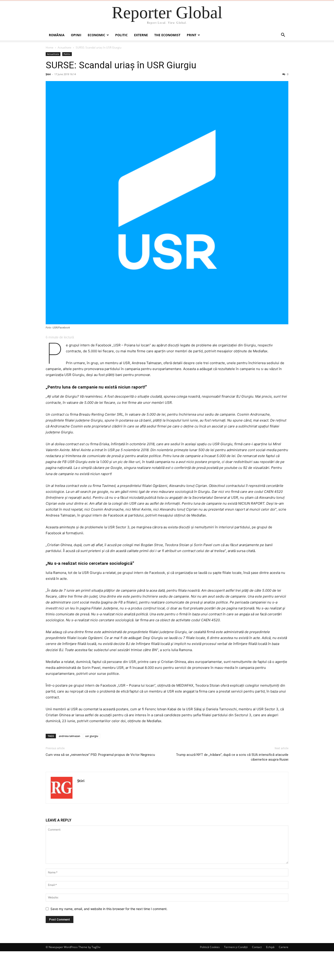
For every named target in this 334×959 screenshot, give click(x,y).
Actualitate (64, 47)
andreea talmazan (69, 736)
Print (191, 35)
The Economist (167, 35)
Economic (96, 35)
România (57, 35)
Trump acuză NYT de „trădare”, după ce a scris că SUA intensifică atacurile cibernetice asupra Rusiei (232, 757)
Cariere (283, 947)
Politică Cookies (210, 947)
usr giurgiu (91, 736)
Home (49, 47)
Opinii (76, 35)
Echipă (270, 947)
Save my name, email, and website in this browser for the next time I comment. (108, 909)
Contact (257, 947)
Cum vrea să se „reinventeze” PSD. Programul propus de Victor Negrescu (100, 755)
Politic (121, 35)
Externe (141, 35)
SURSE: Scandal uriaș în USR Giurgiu (121, 65)
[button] (282, 35)
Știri (48, 74)
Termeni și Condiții (236, 947)
